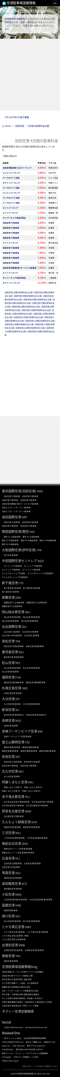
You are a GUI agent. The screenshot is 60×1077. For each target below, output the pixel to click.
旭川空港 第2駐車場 (31, 921)
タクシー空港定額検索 (18, 1011)
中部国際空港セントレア (19, 560)
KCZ (24, 884)
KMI (40, 731)
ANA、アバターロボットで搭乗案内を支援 (20, 990)
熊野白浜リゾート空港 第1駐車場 (18, 848)
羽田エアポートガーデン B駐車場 (16, 511)
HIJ (17, 858)
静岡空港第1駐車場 (12, 747)
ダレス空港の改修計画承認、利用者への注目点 (22, 998)
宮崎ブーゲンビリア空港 (19, 731)
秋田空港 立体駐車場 (13, 761)
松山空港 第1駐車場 (12, 667)
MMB (22, 945)
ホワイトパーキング (11, 182)
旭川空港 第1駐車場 (12, 921)
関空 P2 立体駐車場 (31, 536)
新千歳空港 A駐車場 (12, 588)
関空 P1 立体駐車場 (12, 536)
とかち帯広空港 (13, 926)
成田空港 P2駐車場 (30, 522)
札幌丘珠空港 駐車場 (13, 693)
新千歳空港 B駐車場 (31, 588)
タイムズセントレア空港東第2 (40, 573)
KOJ (21, 652)
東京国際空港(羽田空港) (19, 491)
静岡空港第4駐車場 (29, 751)
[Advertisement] (30, 74)
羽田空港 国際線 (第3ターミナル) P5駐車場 (20, 503)
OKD (25, 688)
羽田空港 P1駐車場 (11, 222)
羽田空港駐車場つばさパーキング (17, 167)
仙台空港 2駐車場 (31, 635)
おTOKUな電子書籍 (19, 117)
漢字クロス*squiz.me (36, 1045)
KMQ (18, 894)
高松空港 (8, 641)
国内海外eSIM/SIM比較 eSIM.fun (29, 1049)
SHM (25, 844)
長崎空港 (8, 720)
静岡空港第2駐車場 (30, 747)
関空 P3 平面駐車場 (10, 540)
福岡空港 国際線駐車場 (35, 682)
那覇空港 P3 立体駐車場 (12, 606)
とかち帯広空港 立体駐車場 (13, 939)
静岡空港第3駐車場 (10, 751)
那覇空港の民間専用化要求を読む (16, 987)
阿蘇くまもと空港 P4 (31, 791)
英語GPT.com (49, 1042)
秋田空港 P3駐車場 (28, 765)
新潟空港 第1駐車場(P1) (14, 714)
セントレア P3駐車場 (31, 569)
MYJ (17, 663)
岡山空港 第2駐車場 (31, 617)
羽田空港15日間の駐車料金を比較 (40, 320)
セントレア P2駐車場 (33, 565)
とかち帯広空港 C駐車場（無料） (16, 935)
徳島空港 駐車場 (11, 961)
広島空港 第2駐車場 (32, 863)
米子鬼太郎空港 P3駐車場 (37, 805)
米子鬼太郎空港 (13, 796)
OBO (28, 927)
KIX (32, 532)
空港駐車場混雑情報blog (19, 966)
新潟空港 (8, 709)
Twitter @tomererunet (13, 1027)
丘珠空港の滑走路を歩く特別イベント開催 (20, 1005)
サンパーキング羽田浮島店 (14, 217)
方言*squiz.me (18, 1045)
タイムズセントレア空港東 (13, 573)
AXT (17, 757)
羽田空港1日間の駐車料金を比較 (19, 292)
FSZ (27, 742)
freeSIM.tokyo (7, 1049)
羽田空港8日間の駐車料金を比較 (26, 306)
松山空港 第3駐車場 (10, 671)
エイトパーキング (10, 207)
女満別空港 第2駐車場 (34, 950)
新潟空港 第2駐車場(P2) (36, 714)
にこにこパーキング (11, 172)
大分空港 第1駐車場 (12, 704)
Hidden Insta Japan (10, 1060)
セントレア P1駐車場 (13, 565)
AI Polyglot (6, 1057)
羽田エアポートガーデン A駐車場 (16, 507)
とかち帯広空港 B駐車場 (37, 932)
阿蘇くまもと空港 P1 (13, 787)
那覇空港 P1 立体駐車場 (14, 602)
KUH (34, 822)
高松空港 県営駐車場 (35, 646)
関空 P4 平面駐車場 (29, 540)
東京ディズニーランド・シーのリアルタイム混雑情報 (25, 1053)
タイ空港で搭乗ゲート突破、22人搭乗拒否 (20, 983)
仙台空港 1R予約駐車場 (12, 635)
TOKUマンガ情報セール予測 (25, 1057)
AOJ (17, 873)
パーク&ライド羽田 (11, 177)
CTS (21, 583)
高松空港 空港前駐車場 (14, 646)
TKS (17, 956)
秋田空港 (8, 756)
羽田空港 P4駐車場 (11, 237)
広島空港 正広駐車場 (11, 867)
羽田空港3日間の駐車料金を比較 (28, 296)
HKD (18, 905)
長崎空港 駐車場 (11, 725)
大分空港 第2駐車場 (31, 704)
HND (40, 491)
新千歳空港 (10, 582)
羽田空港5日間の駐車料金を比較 (37, 299)
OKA (18, 597)
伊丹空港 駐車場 (11, 555)
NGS (18, 721)
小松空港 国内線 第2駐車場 (40, 899)
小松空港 (8, 894)
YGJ (27, 797)
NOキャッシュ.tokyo (12, 1038)
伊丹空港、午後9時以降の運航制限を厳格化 (20, 994)
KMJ (31, 782)
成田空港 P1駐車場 (12, 522)
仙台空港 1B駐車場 (30, 631)
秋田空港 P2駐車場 (10, 765)
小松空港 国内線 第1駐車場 (15, 899)
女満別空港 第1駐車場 (13, 950)
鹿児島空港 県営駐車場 (14, 657)
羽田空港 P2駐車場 (11, 227)
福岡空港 (8, 677)
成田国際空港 (11, 517)
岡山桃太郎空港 (13, 611)
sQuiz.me (6, 1045)
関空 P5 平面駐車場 (48, 540)
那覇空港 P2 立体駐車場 (36, 602)
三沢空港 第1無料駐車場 (14, 837)
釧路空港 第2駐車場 (31, 827)
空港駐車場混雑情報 (15, 18)
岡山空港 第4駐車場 (29, 620)
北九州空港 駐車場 (12, 776)
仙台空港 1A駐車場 (12, 631)
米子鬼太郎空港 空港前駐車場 (16, 801)
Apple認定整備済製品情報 (35, 1038)
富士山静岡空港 (13, 742)
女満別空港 (10, 945)
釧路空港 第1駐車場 (12, 827)
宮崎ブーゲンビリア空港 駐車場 (17, 736)
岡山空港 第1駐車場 (12, 617)
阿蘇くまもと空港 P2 (33, 787)
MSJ (18, 833)
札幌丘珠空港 (11, 688)
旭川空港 (8, 916)
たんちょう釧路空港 (16, 822)
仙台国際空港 (11, 626)
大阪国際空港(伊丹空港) (19, 550)
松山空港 (8, 662)
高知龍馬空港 (11, 883)
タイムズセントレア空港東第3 (15, 577)
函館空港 (8, 905)
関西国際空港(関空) (16, 531)
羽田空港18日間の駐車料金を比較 (30, 328)
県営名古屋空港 (13, 811)
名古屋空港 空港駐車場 (14, 816)
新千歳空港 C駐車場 (10, 591)
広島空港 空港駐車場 (13, 863)
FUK (18, 677)
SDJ (24, 627)
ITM (39, 550)
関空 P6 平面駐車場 (10, 544)
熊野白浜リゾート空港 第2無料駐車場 (18, 852)
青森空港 (8, 872)
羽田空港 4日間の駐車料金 (23, 11)
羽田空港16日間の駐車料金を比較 (19, 324)
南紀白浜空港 (11, 843)
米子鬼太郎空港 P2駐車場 (13, 805)
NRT (24, 517)
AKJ (17, 916)
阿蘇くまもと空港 (15, 782)
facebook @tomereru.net (36, 1027)
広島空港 (8, 858)
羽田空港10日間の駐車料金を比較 (36, 310)
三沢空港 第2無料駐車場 (37, 837)
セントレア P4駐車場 (11, 569)
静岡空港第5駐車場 (47, 751)
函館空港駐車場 (10, 910)
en (55, 3)
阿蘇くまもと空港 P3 (11, 791)
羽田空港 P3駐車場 (11, 232)
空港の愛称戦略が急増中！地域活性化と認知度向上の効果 (27, 1002)
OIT (17, 699)
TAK (17, 641)
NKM (28, 811)
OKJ (27, 612)
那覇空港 (8, 597)
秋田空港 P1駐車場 (32, 761)
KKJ (21, 771)
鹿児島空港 (10, 651)
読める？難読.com (34, 1042)
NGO (41, 561)
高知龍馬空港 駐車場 (13, 888)
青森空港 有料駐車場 (13, 877)
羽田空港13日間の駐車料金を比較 (28, 317)
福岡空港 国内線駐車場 (14, 682)
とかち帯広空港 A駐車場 (14, 932)
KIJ (17, 710)
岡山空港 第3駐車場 (10, 620)
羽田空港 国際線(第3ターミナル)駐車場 (19, 267)
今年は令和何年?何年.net (12, 1042)
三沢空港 (8, 832)
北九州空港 (10, 771)
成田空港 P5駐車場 (28, 525)
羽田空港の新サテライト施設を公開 (17, 975)
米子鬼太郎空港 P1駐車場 (42, 801)
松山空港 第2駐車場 (31, 667)
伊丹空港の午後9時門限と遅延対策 (17, 979)
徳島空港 (8, 955)
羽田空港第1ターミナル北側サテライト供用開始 (22, 971)
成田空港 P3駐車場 (10, 525)
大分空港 (8, 698)
